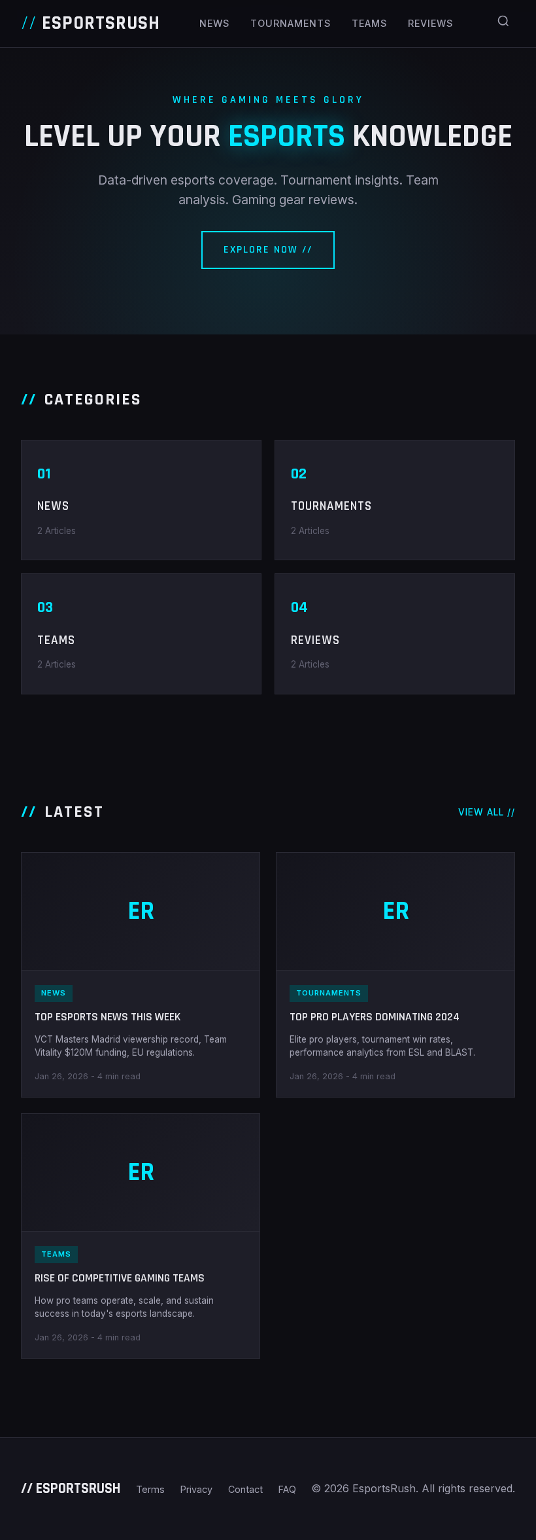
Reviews (430, 23)
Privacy (196, 1489)
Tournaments (290, 23)
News (214, 23)
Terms (150, 1489)
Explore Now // (268, 250)
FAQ (287, 1489)
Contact (245, 1489)
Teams (369, 23)
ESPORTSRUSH (90, 23)
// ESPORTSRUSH (70, 1488)
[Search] (503, 23)
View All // (486, 812)
